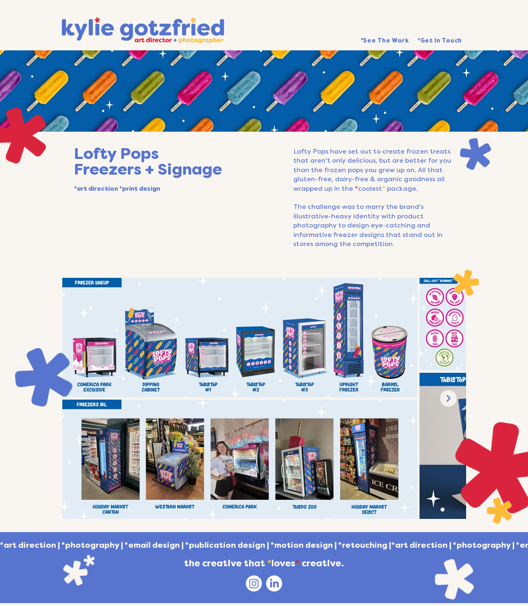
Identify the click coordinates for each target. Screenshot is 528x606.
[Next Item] (448, 398)
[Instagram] (254, 583)
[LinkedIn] (274, 583)
